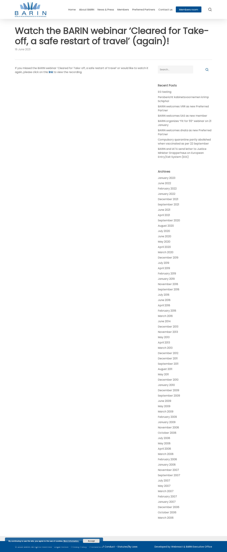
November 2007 (168, 470)
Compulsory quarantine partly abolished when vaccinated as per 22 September (184, 142)
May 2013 (164, 337)
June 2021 (164, 210)
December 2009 (168, 390)
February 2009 (167, 417)
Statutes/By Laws (127, 546)
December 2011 (168, 358)
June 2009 (164, 401)
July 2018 (163, 295)
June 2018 (164, 300)
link (51, 72)
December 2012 (168, 353)
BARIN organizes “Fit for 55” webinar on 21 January (184, 123)
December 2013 (168, 327)
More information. (71, 541)
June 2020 (164, 236)
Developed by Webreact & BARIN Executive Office (183, 546)
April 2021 (164, 215)
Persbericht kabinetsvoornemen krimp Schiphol (183, 99)
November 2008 (168, 427)
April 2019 (164, 268)
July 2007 (164, 480)
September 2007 (169, 475)
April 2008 (164, 449)
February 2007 (167, 496)
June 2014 (164, 321)
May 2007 (164, 486)
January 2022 (166, 194)
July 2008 (164, 438)
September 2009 (169, 396)
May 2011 (163, 374)
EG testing (164, 92)
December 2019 (168, 257)
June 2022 (164, 183)
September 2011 (168, 364)
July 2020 (164, 231)
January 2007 (167, 502)
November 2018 (168, 284)
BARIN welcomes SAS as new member (182, 116)
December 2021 (168, 199)
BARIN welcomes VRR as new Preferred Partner (183, 108)
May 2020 (164, 242)
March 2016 (165, 316)
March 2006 (165, 518)
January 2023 (166, 178)
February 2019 (167, 273)
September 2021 (168, 204)
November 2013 (168, 332)
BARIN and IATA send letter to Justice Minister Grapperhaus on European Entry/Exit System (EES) (182, 153)
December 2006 (168, 507)
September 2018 (168, 289)
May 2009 (164, 406)
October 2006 (167, 512)
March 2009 (165, 411)
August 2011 (165, 369)
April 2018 (164, 305)
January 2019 (166, 279)
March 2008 (165, 454)
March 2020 (165, 252)
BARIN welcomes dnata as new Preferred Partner (184, 132)
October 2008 (167, 433)
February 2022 (167, 188)
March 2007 (165, 491)
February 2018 (167, 311)
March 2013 (165, 348)
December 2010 (168, 380)
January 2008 (167, 465)
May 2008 (164, 443)
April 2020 (164, 247)
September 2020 (169, 220)
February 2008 (167, 459)
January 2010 (166, 385)
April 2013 (164, 342)
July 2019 (163, 263)
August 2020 (166, 226)
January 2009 (166, 422)
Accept (91, 540)
